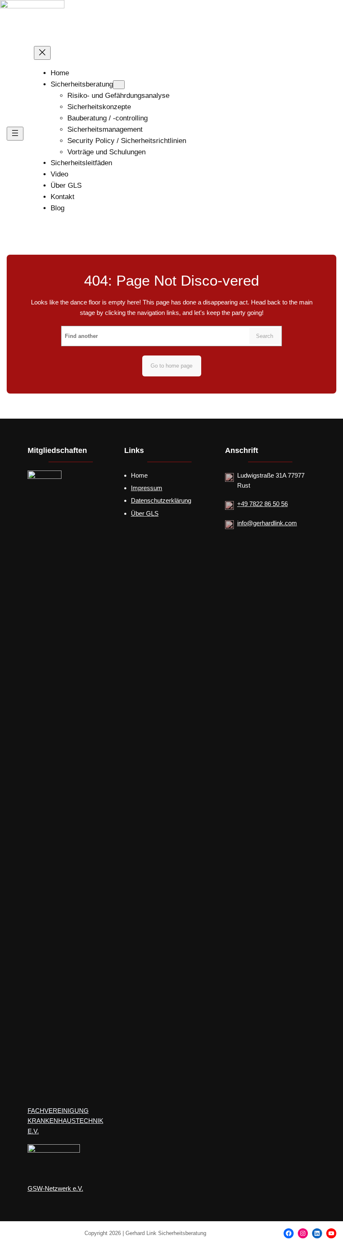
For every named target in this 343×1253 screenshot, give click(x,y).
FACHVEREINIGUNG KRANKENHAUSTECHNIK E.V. (65, 1121)
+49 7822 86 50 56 (262, 503)
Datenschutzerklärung (161, 500)
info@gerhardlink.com (267, 523)
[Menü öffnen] (15, 134)
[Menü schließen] (42, 53)
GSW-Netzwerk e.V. (55, 1188)
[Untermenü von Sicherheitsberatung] (119, 84)
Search (264, 336)
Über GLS (145, 513)
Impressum (146, 487)
